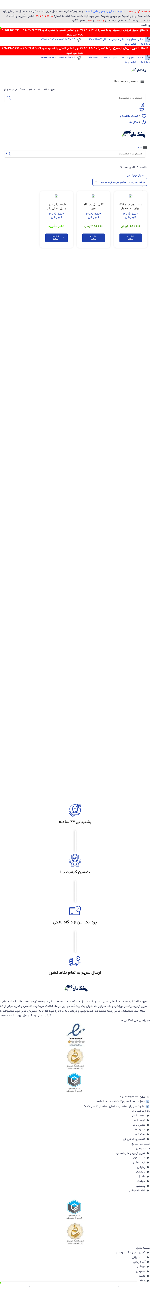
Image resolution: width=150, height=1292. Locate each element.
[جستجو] (9, 98)
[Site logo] (138, 70)
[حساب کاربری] (143, 105)
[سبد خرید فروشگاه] (143, 110)
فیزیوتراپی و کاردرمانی (130, 215)
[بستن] (145, 4)
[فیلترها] (136, 392)
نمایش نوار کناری (136, 175)
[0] (89, 1287)
